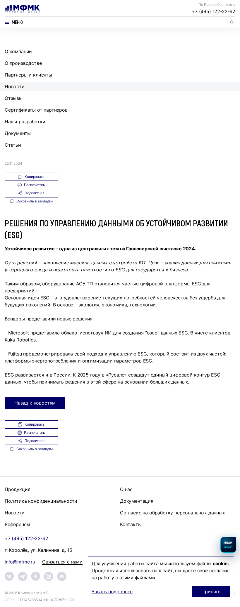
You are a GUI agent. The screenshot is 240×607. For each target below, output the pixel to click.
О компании (18, 51)
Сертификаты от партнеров (36, 110)
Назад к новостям (35, 403)
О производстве (23, 63)
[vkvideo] (48, 576)
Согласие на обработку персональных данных (172, 513)
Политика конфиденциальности (41, 501)
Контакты (131, 524)
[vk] (9, 576)
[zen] (35, 576)
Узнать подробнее (112, 591)
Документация (136, 501)
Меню (17, 22)
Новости (15, 86)
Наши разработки (25, 121)
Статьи (13, 145)
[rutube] (61, 576)
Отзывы (14, 98)
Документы (17, 133)
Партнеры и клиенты (28, 75)
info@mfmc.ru (20, 562)
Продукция (17, 489)
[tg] (22, 576)
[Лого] (22, 9)
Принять (211, 591)
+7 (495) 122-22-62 (213, 11)
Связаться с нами (62, 562)
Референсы (17, 524)
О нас (126, 489)
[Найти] (231, 22)
